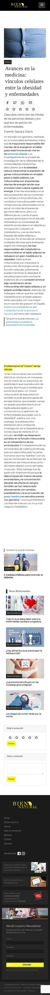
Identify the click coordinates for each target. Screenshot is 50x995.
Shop (7, 818)
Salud (7, 826)
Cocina (7, 839)
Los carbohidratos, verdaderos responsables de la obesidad (22, 321)
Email (8, 939)
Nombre (10, 947)
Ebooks (8, 843)
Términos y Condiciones (32, 987)
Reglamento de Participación (15, 991)
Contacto (31, 991)
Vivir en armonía (12, 831)
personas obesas (17, 154)
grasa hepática (12, 496)
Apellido (9, 956)
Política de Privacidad (12, 987)
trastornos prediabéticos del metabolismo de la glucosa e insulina (21, 310)
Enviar (11, 743)
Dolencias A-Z (11, 822)
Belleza (8, 835)
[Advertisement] (25, 19)
